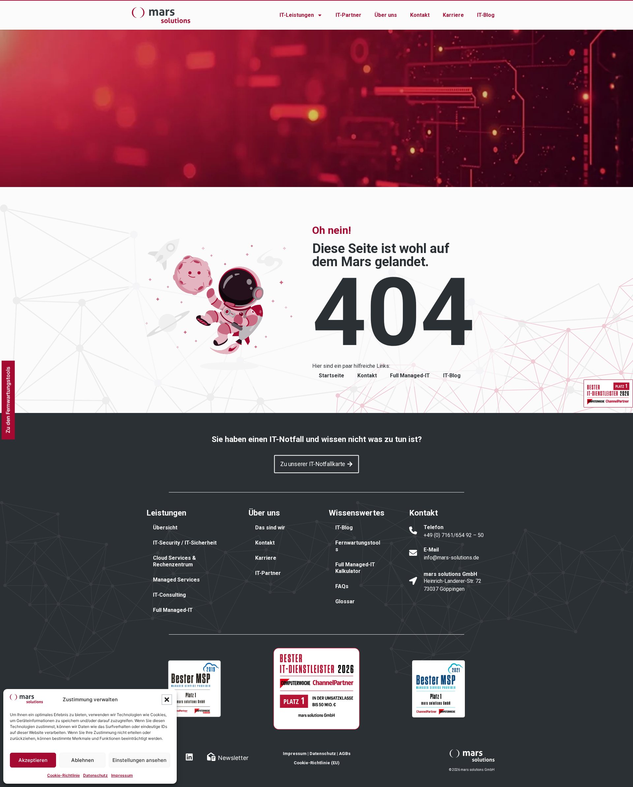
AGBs (344, 753)
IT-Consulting (169, 595)
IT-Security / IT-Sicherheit (185, 543)
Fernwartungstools (357, 546)
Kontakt (420, 15)
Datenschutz (95, 775)
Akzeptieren (32, 760)
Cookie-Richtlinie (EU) (317, 762)
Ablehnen (82, 760)
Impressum (122, 775)
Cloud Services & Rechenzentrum (174, 561)
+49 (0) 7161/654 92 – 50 (454, 535)
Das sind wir (270, 527)
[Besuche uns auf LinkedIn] (189, 757)
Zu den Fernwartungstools (7, 400)
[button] (167, 699)
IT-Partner (348, 15)
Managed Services (176, 580)
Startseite (331, 375)
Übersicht (165, 527)
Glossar (345, 601)
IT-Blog (486, 15)
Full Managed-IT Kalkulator (355, 567)
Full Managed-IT (410, 375)
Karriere (453, 15)
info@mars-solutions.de (451, 557)
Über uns (386, 15)
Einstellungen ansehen (139, 760)
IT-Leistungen (297, 15)
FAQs (341, 586)
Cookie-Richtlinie (63, 775)
